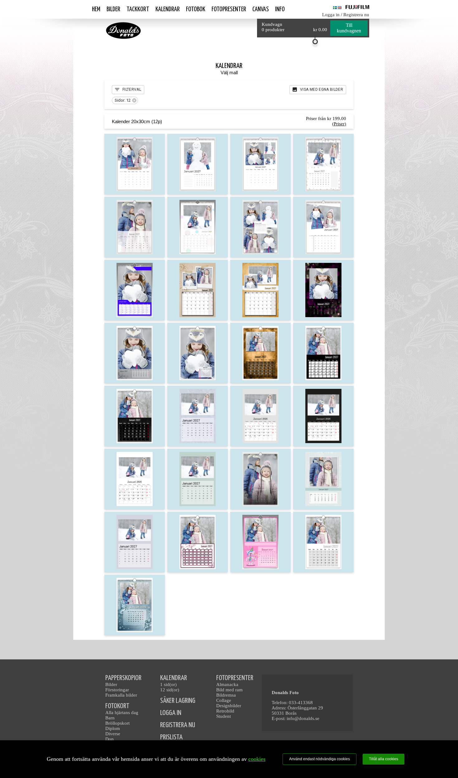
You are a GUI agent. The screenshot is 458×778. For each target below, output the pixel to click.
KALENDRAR (173, 678)
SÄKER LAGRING (177, 700)
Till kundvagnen (349, 27)
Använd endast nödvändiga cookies (319, 759)
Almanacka (227, 684)
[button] (125, 100)
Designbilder (228, 705)
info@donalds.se (303, 718)
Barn (110, 717)
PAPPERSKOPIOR (123, 678)
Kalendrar (167, 9)
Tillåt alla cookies (383, 759)
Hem (96, 9)
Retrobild (225, 710)
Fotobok (195, 9)
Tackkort (137, 9)
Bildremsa (226, 695)
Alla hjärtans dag (121, 712)
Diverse (112, 733)
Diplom (112, 728)
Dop (109, 739)
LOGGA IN (170, 713)
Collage (223, 700)
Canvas (260, 9)
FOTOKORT (117, 706)
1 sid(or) (168, 684)
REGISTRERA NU (177, 725)
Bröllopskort (117, 723)
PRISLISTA (171, 737)
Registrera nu (356, 14)
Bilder (113, 9)
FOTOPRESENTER (234, 678)
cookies (256, 759)
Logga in (331, 14)
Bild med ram (229, 689)
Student (223, 716)
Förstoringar (117, 689)
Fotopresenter (229, 9)
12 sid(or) (169, 689)
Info (280, 9)
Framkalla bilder (121, 695)
